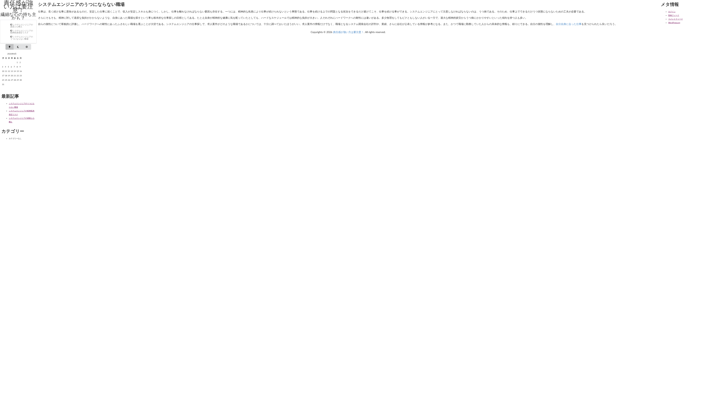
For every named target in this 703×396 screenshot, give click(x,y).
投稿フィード (673, 15)
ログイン (672, 11)
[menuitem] (22, 25)
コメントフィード (675, 19)
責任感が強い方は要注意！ (348, 32)
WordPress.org (674, 22)
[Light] (9, 47)
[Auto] (26, 47)
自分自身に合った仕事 (568, 23)
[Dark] (18, 47)
